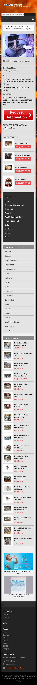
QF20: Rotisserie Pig (22, 155)
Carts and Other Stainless (14, 205)
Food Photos (11, 68)
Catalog (6, 635)
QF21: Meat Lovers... (22, 143)
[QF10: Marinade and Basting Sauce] (8, 182)
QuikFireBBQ (13, 71)
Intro (4, 638)
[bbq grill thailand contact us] (18, 108)
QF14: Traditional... (21, 167)
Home (6, 26)
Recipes (6, 649)
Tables (7, 237)
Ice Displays (9, 278)
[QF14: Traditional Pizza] (8, 168)
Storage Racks (10, 313)
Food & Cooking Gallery (19, 26)
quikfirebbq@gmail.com (15, 668)
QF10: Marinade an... (22, 180)
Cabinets (8, 201)
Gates (7, 273)
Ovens (7, 287)
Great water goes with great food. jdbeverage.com (18, 596)
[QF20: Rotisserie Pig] (8, 156)
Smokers (8, 229)
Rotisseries (9, 295)
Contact (6, 617)
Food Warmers (10, 269)
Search (5, 615)
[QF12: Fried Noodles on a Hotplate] (18, 35)
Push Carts (9, 291)
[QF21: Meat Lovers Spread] (8, 143)
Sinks (7, 225)
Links (5, 643)
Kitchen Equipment (12, 221)
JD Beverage (19, 678)
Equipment (9, 209)
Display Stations (10, 260)
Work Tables (9, 331)
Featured (8, 213)
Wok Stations (9, 326)
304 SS (5, 646)
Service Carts (9, 300)
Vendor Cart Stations (12, 322)
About (5, 640)
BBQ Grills (9, 197)
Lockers (7, 282)
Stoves (7, 233)
